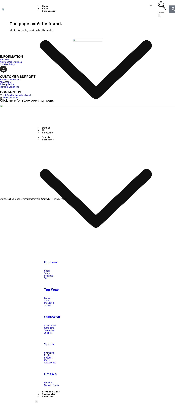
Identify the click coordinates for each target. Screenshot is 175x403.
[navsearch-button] (162, 8)
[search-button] (159, 15)
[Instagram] (3, 69)
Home (45, 6)
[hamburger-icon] (151, 5)
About (45, 8)
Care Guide (47, 396)
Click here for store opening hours (27, 100)
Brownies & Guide (51, 392)
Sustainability (48, 394)
